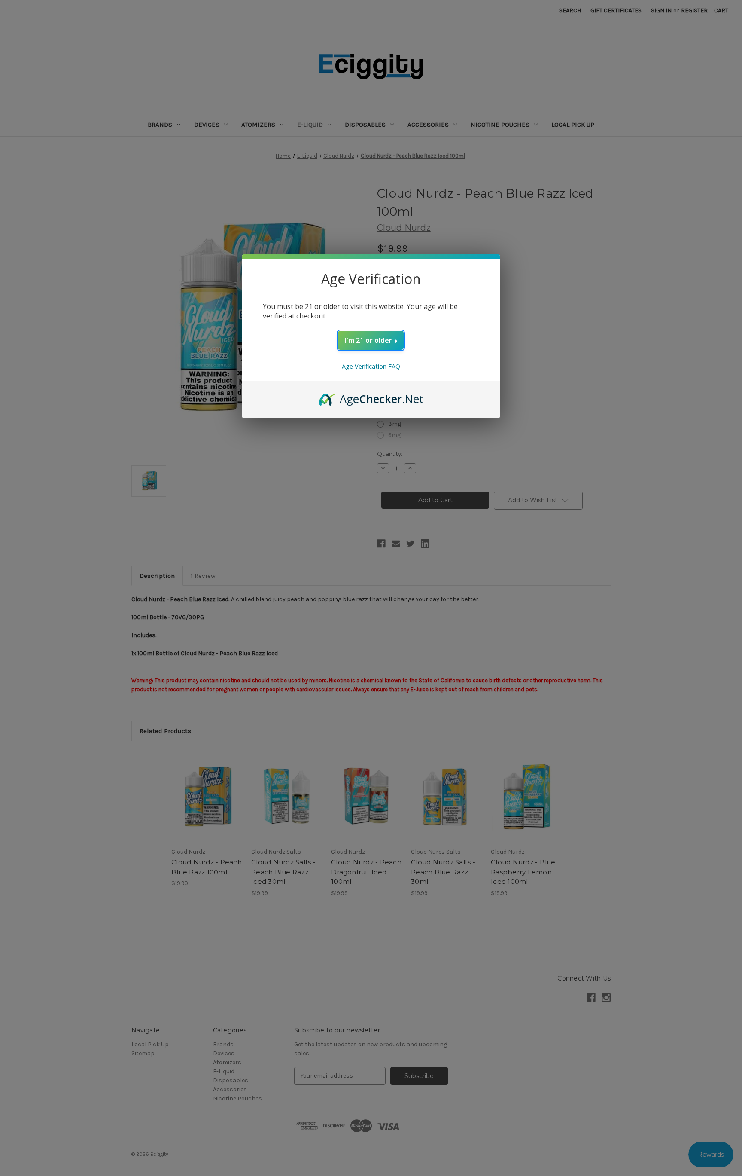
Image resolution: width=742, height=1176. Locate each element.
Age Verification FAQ (371, 366)
